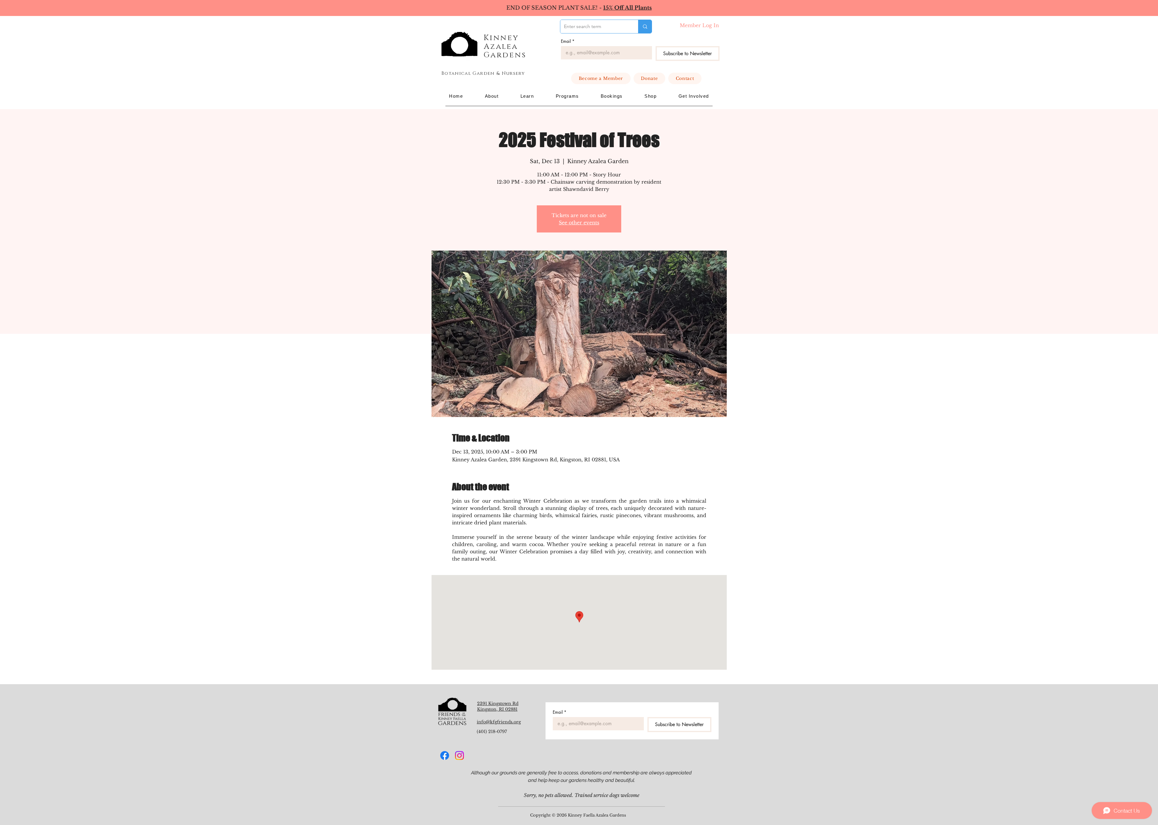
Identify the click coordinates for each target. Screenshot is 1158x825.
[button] (491, 96)
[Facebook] (445, 755)
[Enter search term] (645, 26)
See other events (579, 223)
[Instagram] (459, 755)
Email (567, 41)
